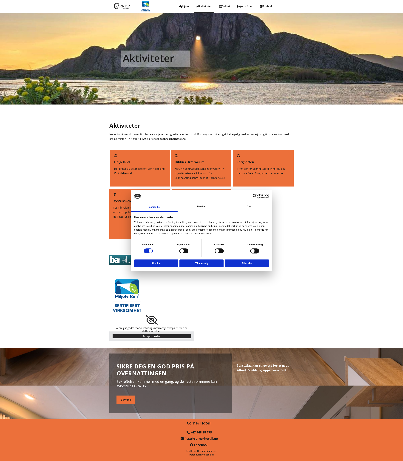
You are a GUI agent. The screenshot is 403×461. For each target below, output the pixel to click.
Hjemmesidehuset (207, 451)
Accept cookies (151, 336)
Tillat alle (247, 263)
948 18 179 (139, 139)
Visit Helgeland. (123, 173)
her (282, 173)
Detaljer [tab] (201, 206)
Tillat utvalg (201, 263)
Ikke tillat (156, 263)
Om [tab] (249, 206)
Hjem (185, 6)
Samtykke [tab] (154, 207)
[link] (152, 320)
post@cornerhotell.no (173, 139)
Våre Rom (247, 6)
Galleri (226, 6)
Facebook (201, 445)
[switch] (183, 250)
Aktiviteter (205, 6)
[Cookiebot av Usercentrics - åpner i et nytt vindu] (255, 196)
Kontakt (267, 6)
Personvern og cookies (201, 454)
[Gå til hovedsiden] (125, 6)
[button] (125, 400)
